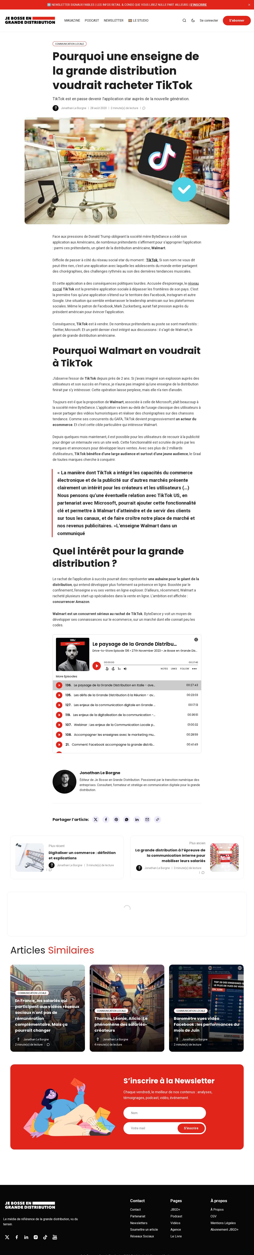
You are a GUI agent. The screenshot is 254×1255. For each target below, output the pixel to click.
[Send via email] (147, 819)
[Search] (184, 20)
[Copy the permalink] (157, 819)
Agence (175, 1229)
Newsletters (138, 1223)
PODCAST (92, 20)
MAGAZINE (72, 20)
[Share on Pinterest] (116, 819)
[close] (249, 5)
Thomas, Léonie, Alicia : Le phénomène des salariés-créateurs (120, 1024)
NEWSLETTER (113, 20)
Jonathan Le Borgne (73, 108)
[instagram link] (36, 1237)
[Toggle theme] (193, 20)
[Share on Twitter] (95, 819)
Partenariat (137, 1216)
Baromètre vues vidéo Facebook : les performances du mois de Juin (206, 1024)
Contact (135, 1209)
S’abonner (236, 20)
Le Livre (176, 1236)
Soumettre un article (144, 1229)
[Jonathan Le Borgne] (56, 108)
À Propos (217, 1209)
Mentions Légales (223, 1223)
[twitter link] (7, 1237)
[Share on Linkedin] (136, 819)
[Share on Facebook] (106, 819)
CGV (213, 1216)
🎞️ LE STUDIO (138, 20)
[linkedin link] (26, 1237)
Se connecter (209, 20)
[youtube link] (55, 1237)
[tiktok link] (45, 1237)
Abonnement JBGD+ (225, 1229)
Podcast (176, 1216)
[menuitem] (72, 20)
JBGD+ (175, 1209)
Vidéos (175, 1223)
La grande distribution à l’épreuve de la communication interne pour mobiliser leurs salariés (170, 855)
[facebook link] (17, 1237)
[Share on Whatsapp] (126, 819)
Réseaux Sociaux (142, 1236)
